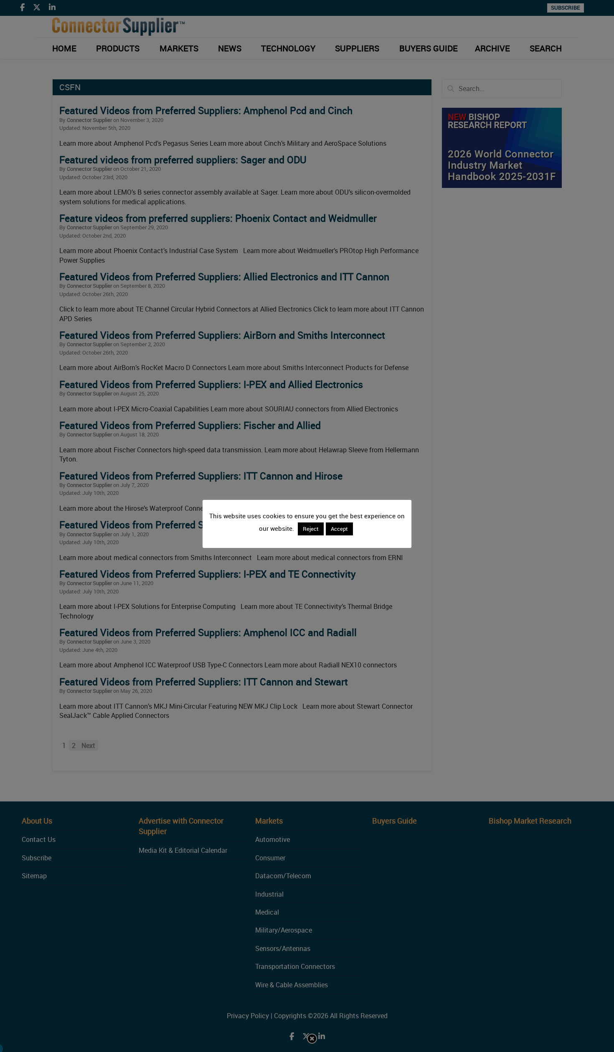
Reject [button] (311, 528)
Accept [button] (339, 528)
